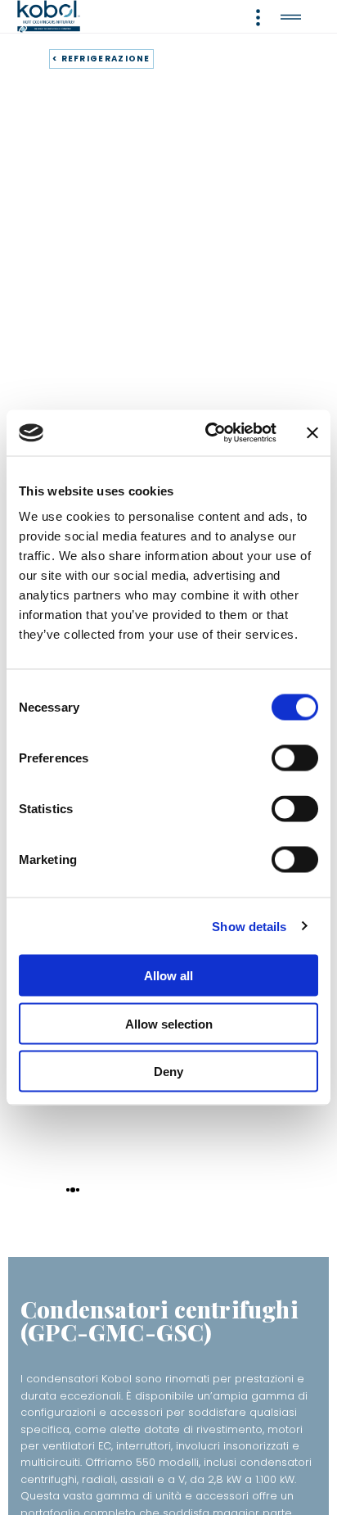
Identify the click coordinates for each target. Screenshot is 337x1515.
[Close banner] (312, 432)
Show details (249, 926)
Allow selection (169, 1023)
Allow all (168, 976)
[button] (68, 1189)
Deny (168, 1072)
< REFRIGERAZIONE (101, 58)
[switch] (295, 758)
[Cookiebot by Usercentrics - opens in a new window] (208, 433)
